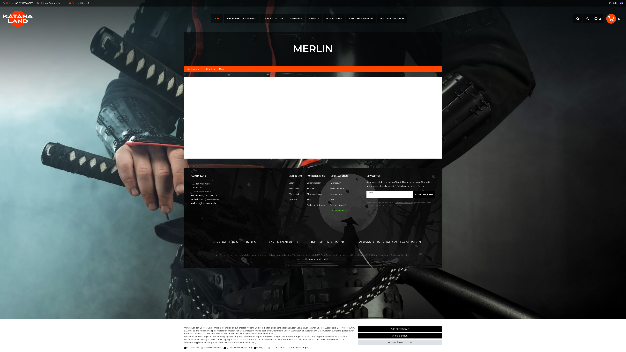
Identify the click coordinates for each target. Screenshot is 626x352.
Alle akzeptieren (400, 329)
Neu (217, 18)
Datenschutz (336, 194)
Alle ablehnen (400, 335)
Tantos (314, 18)
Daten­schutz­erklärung (245, 342)
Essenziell (194, 347)
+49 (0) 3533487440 (209, 199)
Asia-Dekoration (361, 18)
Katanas (296, 18)
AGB (332, 199)
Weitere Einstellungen (297, 347)
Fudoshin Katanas (316, 205)
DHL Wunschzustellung (240, 347)
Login (291, 183)
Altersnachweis (314, 194)
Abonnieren (425, 194)
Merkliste (293, 199)
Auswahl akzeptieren (400, 342)
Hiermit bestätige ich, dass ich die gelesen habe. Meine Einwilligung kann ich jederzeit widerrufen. (398, 204)
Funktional (279, 347)
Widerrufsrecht (337, 188)
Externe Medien (213, 347)
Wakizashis (334, 18)
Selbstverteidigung (241, 18)
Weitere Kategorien (392, 18)
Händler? (84, 3)
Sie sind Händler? (338, 205)
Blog (309, 199)
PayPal (262, 347)
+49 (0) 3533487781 (208, 195)
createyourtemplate (313, 259)
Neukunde (294, 188)
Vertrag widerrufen (339, 210)
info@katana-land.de (55, 3)
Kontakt (613, 3)
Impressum (335, 183)
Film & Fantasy (273, 18)
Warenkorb (294, 194)
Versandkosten (314, 183)
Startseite (192, 69)
